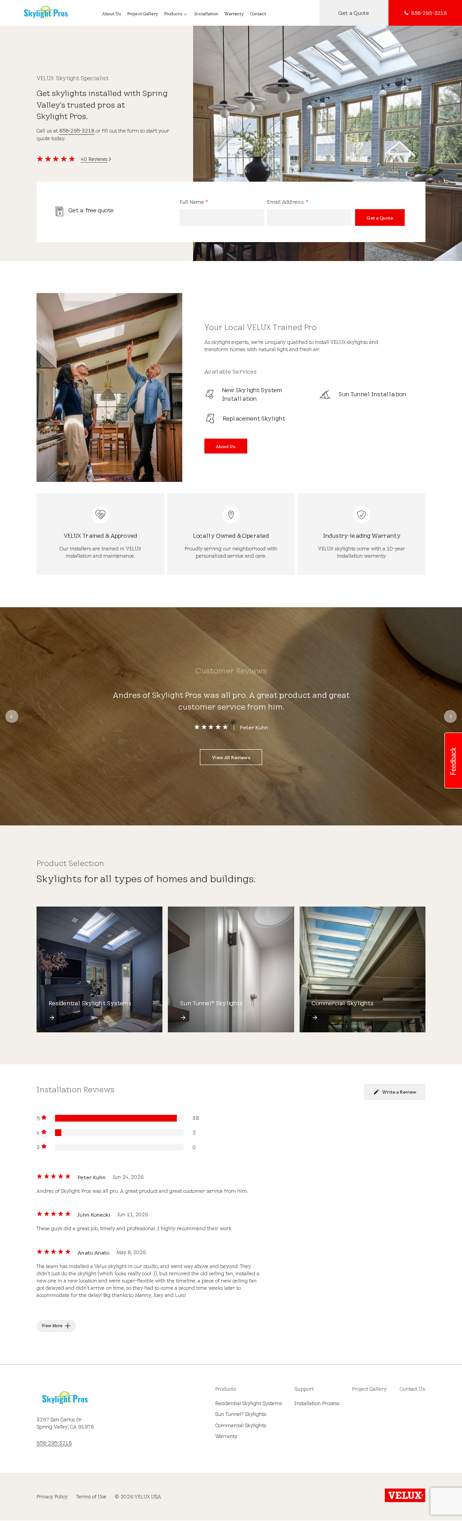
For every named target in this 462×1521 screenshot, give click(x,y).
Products (225, 1389)
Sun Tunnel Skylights (240, 1414)
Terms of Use (91, 1497)
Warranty (226, 1436)
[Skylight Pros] (52, 13)
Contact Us (412, 1389)
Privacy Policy (52, 1497)
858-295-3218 (76, 131)
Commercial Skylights (240, 1425)
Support (304, 1389)
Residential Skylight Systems (248, 1403)
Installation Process (317, 1403)
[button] (453, 760)
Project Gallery (369, 1389)
